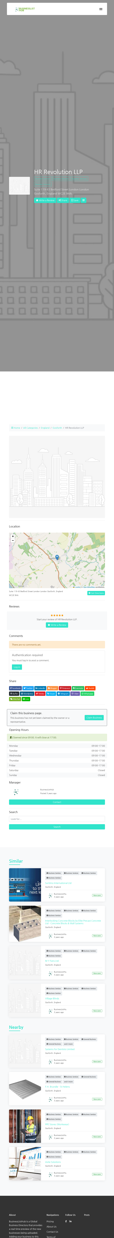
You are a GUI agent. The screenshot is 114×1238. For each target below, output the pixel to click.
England (45, 427)
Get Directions (97, 593)
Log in (17, 667)
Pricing (50, 1221)
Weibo (41, 693)
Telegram (64, 693)
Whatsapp (88, 693)
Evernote (79, 688)
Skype (52, 693)
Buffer (15, 693)
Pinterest (66, 688)
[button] (57, 557)
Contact (57, 802)
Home (16, 427)
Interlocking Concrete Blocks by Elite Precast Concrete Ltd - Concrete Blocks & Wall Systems (73, 922)
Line (27, 699)
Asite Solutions (53, 1162)
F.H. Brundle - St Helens (57, 1086)
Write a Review (46, 200)
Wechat (16, 699)
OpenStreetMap (89, 587)
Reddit (91, 688)
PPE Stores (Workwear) (57, 1124)
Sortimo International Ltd (58, 883)
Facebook (16, 688)
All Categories (30, 427)
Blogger (53, 688)
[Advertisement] (57, 403)
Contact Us (52, 1231)
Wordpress (28, 693)
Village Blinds (52, 998)
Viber (76, 693)
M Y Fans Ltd (52, 960)
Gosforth (57, 427)
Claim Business (94, 717)
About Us (51, 1226)
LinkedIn (41, 688)
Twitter (29, 688)
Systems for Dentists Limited (60, 1049)
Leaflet (77, 587)
